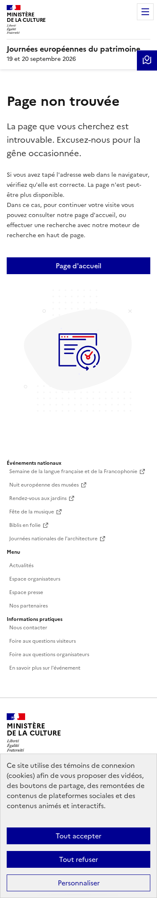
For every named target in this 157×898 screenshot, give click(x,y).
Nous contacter (28, 627)
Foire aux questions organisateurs (49, 654)
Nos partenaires (28, 606)
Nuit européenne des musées (44, 485)
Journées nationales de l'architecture (53, 538)
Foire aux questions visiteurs (42, 641)
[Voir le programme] (147, 60)
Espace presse (26, 592)
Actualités (21, 565)
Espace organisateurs (34, 579)
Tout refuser (78, 859)
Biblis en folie (25, 525)
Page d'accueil (78, 266)
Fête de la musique (31, 512)
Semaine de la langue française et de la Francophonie (73, 471)
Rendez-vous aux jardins (38, 498)
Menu (145, 11)
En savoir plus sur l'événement (44, 668)
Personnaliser (79, 883)
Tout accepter (78, 836)
